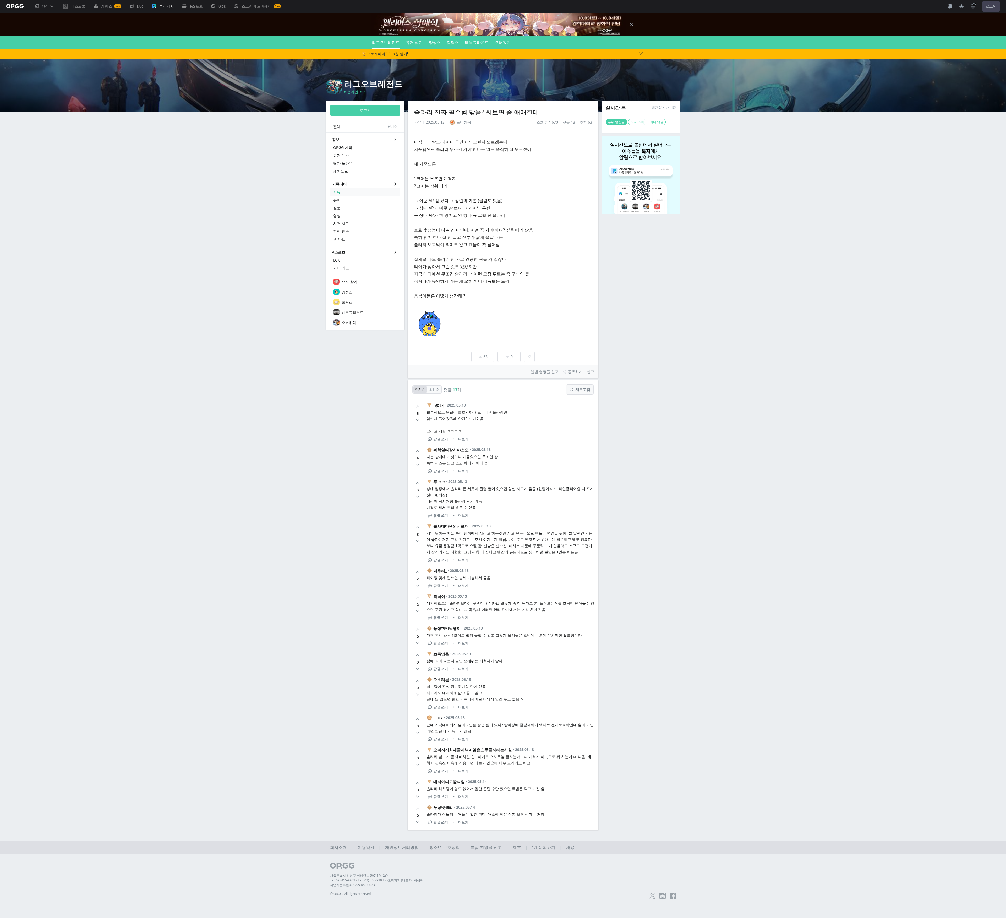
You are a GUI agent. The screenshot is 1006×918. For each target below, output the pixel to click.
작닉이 (439, 596)
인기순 (420, 389)
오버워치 (503, 42)
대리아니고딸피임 (449, 781)
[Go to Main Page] (15, 6)
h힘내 (438, 405)
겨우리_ (440, 570)
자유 (417, 122)
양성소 (435, 42)
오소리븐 (441, 679)
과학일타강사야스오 (451, 449)
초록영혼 (441, 653)
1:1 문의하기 (543, 847)
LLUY (438, 717)
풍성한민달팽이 (447, 628)
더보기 (463, 439)
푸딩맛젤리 (443, 807)
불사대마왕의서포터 (451, 526)
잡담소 (453, 42)
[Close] (631, 24)
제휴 (517, 847)
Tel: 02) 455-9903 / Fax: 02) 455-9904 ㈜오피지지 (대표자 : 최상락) (377, 880)
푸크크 (439, 481)
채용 (570, 847)
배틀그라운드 (477, 42)
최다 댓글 (656, 122)
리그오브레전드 (386, 42)
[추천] (417, 406)
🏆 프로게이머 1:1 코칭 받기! (385, 54)
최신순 (434, 389)
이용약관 (366, 847)
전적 (45, 6)
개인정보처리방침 (402, 847)
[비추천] (417, 420)
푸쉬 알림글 (616, 122)
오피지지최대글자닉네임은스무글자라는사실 (472, 749)
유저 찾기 (414, 42)
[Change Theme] (961, 6)
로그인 (991, 6)
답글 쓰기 (441, 439)
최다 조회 (637, 122)
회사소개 (338, 847)
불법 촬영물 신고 (486, 847)
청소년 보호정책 (444, 847)
